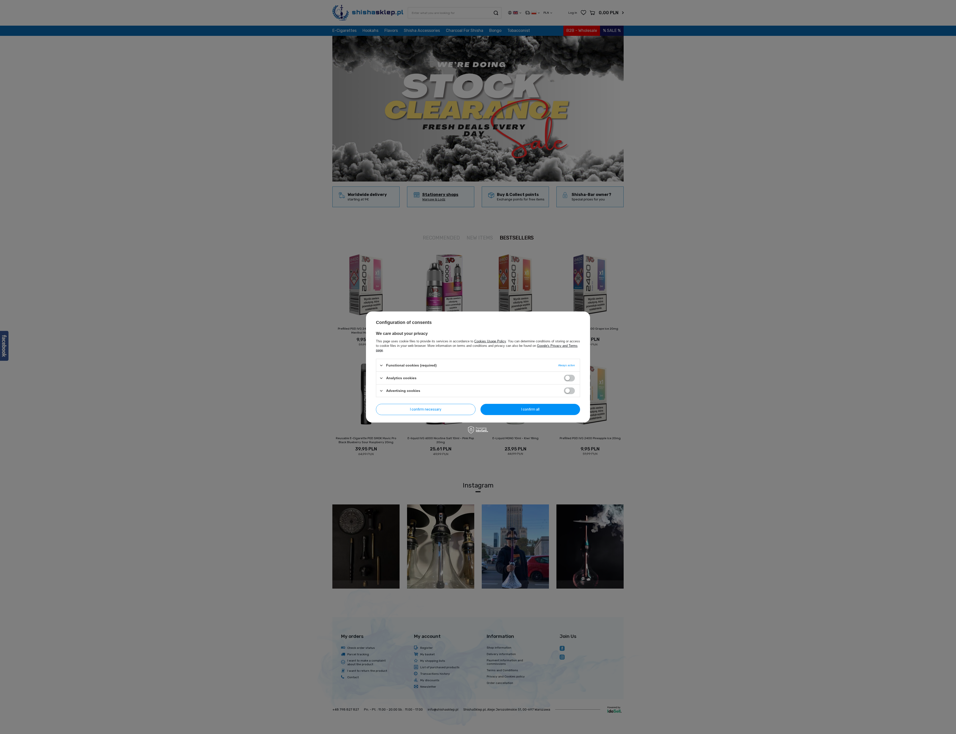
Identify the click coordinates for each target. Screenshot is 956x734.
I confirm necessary (425, 409)
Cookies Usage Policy (490, 341)
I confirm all (530, 409)
